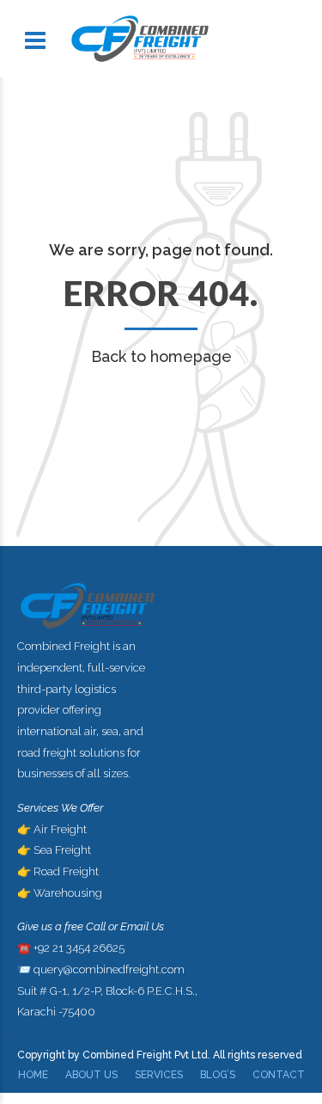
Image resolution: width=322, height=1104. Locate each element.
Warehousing (67, 892)
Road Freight (66, 871)
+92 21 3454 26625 (79, 947)
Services (159, 1075)
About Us (91, 1075)
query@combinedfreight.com (109, 969)
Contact (278, 1075)
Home (33, 1075)
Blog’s (217, 1075)
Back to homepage (161, 356)
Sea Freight (62, 849)
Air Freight (60, 829)
